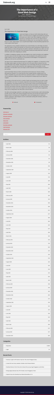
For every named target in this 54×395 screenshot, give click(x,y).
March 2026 (8, 147)
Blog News (28, 14)
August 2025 (9, 173)
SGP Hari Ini (6, 112)
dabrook (16, 102)
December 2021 (9, 335)
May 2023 (8, 273)
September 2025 (9, 169)
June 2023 (8, 269)
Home (23, 14)
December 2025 (9, 158)
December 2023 (9, 247)
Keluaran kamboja (7, 116)
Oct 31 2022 (7, 29)
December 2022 (9, 291)
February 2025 (9, 195)
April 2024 (8, 232)
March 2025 (8, 191)
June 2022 (8, 313)
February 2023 (9, 284)
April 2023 (8, 276)
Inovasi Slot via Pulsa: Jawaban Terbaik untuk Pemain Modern (20, 363)
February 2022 (9, 328)
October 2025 (9, 166)
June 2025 (8, 180)
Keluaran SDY (6, 129)
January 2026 (9, 155)
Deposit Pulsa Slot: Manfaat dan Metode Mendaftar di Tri (19, 374)
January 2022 (9, 331)
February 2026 (9, 151)
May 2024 (8, 228)
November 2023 (9, 250)
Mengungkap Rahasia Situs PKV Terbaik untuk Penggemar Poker (21, 370)
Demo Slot (5, 120)
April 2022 (8, 320)
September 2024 (10, 214)
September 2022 (9, 302)
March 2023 (8, 280)
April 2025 (8, 188)
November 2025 (9, 162)
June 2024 (8, 225)
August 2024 (9, 217)
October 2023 (9, 254)
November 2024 (9, 206)
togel (7, 349)
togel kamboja (6, 127)
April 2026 (8, 144)
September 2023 (9, 258)
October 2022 (9, 298)
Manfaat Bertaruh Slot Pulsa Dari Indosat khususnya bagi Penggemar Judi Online (25, 367)
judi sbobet (5, 122)
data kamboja (6, 118)
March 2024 (8, 236)
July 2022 (8, 309)
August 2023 (9, 261)
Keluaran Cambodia (7, 114)
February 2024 (9, 239)
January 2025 (9, 199)
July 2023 (8, 265)
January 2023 (9, 287)
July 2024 (8, 221)
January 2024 (9, 243)
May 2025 (8, 184)
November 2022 (9, 295)
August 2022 (9, 306)
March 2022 (8, 324)
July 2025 (8, 177)
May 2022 (8, 317)
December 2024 (9, 203)
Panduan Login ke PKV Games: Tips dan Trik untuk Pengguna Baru (21, 359)
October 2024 (9, 210)
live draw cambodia (7, 125)
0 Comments (38, 102)
